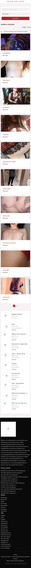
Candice (14, 363)
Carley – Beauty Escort (18, 353)
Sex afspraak (4, 527)
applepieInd (4, 481)
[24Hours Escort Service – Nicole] (5, 335)
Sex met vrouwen (5, 536)
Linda (13, 324)
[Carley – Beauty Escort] (5, 355)
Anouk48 (3, 491)
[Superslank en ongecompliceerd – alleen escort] (5, 345)
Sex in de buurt (5, 538)
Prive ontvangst (5, 548)
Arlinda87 (6, 270)
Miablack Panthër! (17, 314)
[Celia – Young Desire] (5, 385)
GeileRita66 (6, 53)
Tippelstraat (4, 542)
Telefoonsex (4, 521)
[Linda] (6, 327)
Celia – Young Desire (18, 383)
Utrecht (3, 507)
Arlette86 (6, 107)
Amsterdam (15, 316)
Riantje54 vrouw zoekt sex (8, 470)
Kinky (2, 517)
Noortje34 (6, 216)
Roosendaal (4, 505)
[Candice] (5, 365)
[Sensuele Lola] (6, 376)
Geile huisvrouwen (6, 534)
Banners (21, 560)
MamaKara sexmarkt (9, 243)
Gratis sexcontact (5, 544)
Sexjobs (3, 515)
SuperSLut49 (4, 475)
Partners (16, 560)
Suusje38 (3, 493)
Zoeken (16, 18)
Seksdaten (21, 1)
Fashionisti (6, 297)
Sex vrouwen (4, 531)
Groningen (4, 509)
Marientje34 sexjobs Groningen (9, 477)
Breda (2, 501)
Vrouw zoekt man (6, 546)
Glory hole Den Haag (6, 489)
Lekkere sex (4, 529)
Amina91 (3, 485)
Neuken (16, 1)
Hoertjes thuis (5, 540)
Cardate (3, 519)
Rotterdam (6, 55)
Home (15, 554)
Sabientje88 (6, 189)
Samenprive (4, 525)
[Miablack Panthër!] (5, 316)
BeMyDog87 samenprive (8, 483)
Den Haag (3, 503)
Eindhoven (15, 375)
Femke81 (6, 134)
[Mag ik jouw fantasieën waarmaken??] (6, 396)
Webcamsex (4, 523)
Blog (8, 560)
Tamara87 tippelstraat (7, 472)
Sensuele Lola (16, 373)
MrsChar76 (6, 80)
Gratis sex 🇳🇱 (10, 1)
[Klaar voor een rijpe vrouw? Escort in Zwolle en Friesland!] (5, 404)
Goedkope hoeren (6, 533)
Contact (12, 560)
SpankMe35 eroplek (9, 161)
